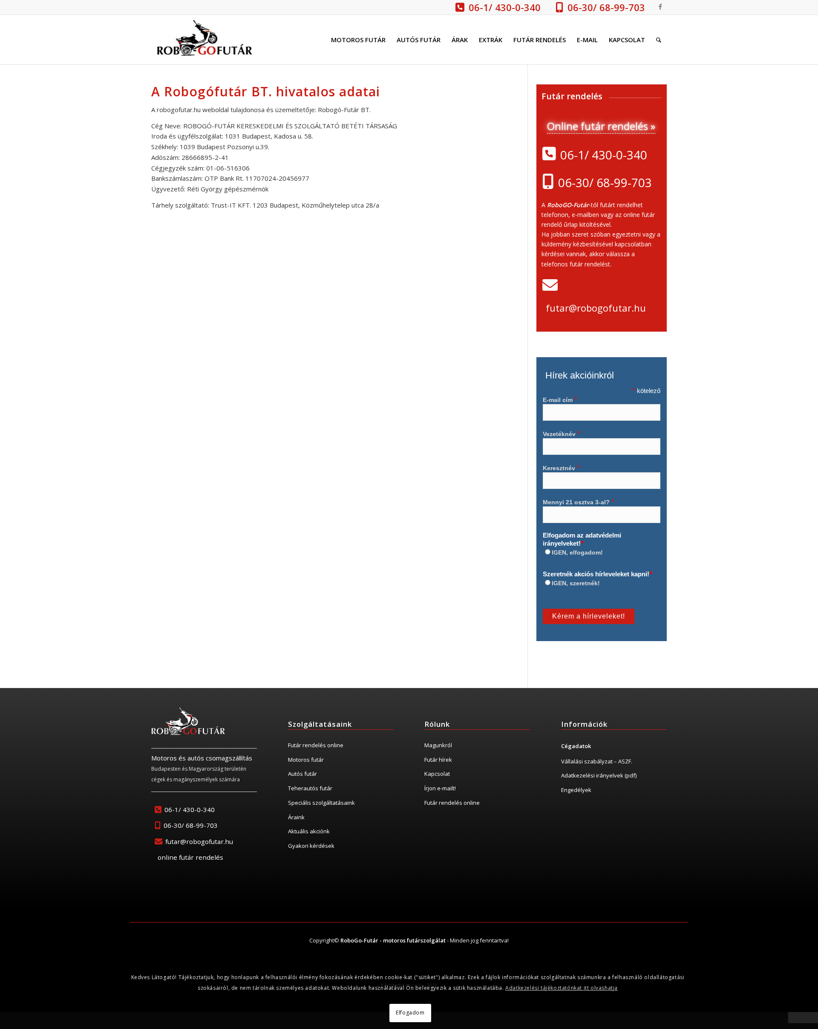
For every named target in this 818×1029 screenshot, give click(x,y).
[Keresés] (659, 39)
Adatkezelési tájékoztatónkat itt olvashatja (561, 987)
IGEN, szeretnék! (576, 583)
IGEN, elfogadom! (577, 552)
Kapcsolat (437, 774)
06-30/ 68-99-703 (606, 7)
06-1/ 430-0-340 (505, 7)
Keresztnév (561, 468)
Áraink (296, 817)
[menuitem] (358, 39)
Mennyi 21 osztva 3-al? (578, 502)
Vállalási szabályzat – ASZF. (596, 761)
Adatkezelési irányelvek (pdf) (599, 775)
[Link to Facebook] (660, 6)
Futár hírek (438, 759)
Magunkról (438, 745)
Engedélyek (576, 790)
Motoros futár (306, 759)
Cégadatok (576, 746)
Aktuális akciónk (309, 831)
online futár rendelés (190, 857)
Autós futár (302, 774)
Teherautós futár (310, 788)
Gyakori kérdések (311, 846)
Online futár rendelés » (601, 126)
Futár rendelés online (315, 745)
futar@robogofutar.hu (596, 307)
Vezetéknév (561, 434)
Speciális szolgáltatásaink (321, 802)
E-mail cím (560, 400)
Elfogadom (410, 1012)
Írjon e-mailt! (440, 788)
